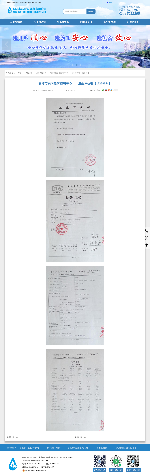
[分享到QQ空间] (111, 90)
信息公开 (28, 73)
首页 (19, 73)
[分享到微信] (103, 90)
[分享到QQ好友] (106, 90)
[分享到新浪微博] (109, 90)
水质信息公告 (41, 73)
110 (115, 90)
